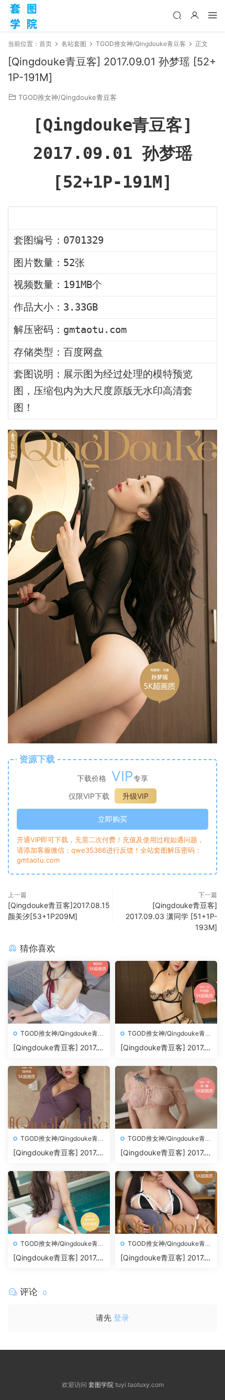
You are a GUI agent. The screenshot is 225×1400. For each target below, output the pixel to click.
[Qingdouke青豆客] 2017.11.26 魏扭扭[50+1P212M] (57, 1048)
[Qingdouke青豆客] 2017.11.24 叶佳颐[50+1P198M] (164, 1048)
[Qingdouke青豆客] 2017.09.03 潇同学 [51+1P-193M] (171, 916)
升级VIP (135, 795)
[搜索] (177, 15)
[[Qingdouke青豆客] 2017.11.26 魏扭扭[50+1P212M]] (59, 992)
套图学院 (101, 1384)
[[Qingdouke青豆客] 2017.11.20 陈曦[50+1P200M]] (166, 1097)
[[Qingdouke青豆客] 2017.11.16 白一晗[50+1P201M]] (166, 1202)
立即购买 (112, 818)
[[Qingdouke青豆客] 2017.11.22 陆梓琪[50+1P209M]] (59, 1097)
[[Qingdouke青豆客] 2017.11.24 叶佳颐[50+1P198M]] (166, 992)
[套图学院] (23, 15)
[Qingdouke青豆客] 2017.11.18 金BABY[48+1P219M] (57, 1258)
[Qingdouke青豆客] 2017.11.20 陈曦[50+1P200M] (164, 1153)
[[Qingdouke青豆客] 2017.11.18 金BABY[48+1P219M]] (59, 1202)
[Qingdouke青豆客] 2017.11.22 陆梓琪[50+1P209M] (57, 1153)
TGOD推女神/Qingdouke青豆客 (67, 97)
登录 (121, 1318)
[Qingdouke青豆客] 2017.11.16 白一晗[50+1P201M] (164, 1258)
